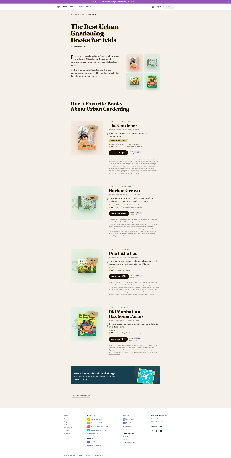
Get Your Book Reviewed (159, 419)
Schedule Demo (128, 426)
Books (80, 7)
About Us (67, 419)
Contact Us (68, 430)
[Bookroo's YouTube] (161, 431)
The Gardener (122, 125)
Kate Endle (127, 320)
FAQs (65, 425)
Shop (71, 7)
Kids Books (74, 14)
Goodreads (130, 147)
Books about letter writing (81, 396)
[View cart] (153, 7)
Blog (65, 422)
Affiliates (67, 433)
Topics (81, 14)
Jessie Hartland (125, 195)
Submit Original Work (158, 422)
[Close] (228, 1)
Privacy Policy (98, 456)
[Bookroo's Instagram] (152, 431)
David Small (126, 130)
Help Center (68, 427)
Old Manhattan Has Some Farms (126, 314)
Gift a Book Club (92, 434)
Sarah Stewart (116, 130)
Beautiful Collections (94, 445)
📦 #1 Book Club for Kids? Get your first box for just (113, 2)
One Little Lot (122, 253)
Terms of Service (84, 456)
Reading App (127, 440)
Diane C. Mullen (116, 258)
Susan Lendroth (116, 320)
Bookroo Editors (80, 46)
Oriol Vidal (126, 258)
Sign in (159, 7)
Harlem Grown (124, 190)
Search (167, 7)
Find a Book (127, 437)
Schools (88, 7)
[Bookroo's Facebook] (156, 431)
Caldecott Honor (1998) (118, 141)
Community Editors (129, 442)
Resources (126, 429)
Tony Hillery (115, 195)
